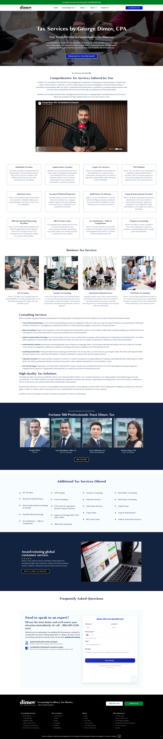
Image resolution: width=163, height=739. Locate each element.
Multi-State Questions (63, 524)
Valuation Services (93, 499)
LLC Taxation (28, 492)
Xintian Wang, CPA (128, 450)
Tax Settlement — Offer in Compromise (33, 522)
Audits (82, 8)
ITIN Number (59, 493)
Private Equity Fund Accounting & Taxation (35, 506)
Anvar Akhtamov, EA (97, 450)
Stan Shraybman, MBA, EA (66, 450)
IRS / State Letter (93, 519)
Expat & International (126, 513)
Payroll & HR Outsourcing (33, 514)
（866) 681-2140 (69, 625)
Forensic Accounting (94, 493)
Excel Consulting (61, 499)
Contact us (28, 389)
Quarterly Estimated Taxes (33, 499)
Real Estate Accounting (127, 499)
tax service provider (41, 377)
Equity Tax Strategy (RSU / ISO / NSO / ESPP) (66, 516)
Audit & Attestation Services (129, 519)
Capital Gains (123, 506)
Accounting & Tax (68, 8)
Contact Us (105, 8)
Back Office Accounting (127, 493)
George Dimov (34, 450)
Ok (119, 736)
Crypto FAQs (91, 513)
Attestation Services (94, 506)
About (92, 8)
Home (56, 8)
